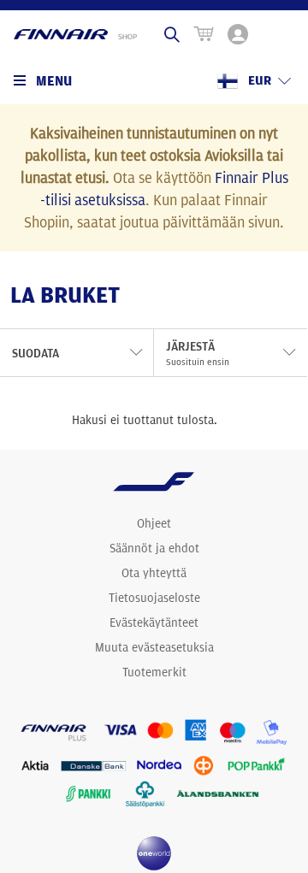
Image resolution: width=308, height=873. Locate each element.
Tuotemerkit (154, 672)
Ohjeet (154, 523)
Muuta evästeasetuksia (154, 647)
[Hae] (172, 34)
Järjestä (197, 353)
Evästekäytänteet (154, 622)
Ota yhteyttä (154, 573)
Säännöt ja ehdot (154, 548)
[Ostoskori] (203, 34)
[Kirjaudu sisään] (238, 34)
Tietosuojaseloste (154, 597)
